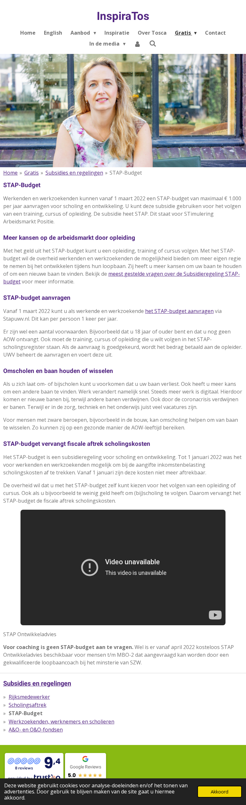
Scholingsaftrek (27, 704)
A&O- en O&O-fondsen (36, 729)
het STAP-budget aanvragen (179, 311)
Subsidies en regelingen (74, 172)
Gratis (31, 172)
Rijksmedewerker (29, 696)
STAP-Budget (126, 172)
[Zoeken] (152, 43)
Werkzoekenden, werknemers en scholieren (61, 721)
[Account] (137, 43)
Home (10, 172)
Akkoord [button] (219, 792)
